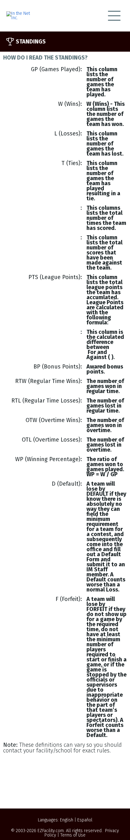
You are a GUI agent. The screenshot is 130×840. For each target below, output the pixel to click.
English (66, 820)
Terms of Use (73, 835)
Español (84, 820)
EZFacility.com (51, 830)
